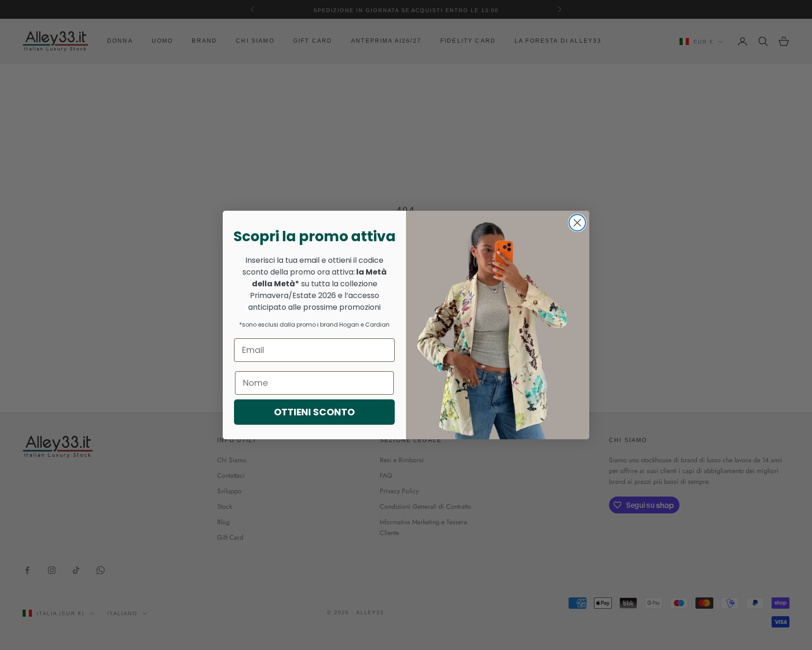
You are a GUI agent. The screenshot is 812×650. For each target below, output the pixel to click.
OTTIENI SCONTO (314, 412)
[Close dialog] (577, 222)
